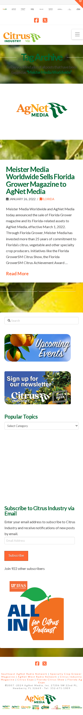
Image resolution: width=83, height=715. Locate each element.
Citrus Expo (25, 679)
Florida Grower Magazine (19, 287)
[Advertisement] (37, 466)
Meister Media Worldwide (57, 287)
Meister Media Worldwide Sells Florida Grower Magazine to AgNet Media (40, 180)
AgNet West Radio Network (37, 676)
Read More (17, 273)
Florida (48, 199)
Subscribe (16, 555)
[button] (77, 34)
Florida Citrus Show (51, 679)
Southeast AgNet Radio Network (24, 674)
